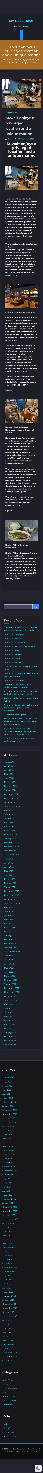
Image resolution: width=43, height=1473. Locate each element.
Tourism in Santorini (13, 658)
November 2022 (11, 944)
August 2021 (9, 1004)
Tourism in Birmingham (15, 715)
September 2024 (12, 855)
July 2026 (8, 766)
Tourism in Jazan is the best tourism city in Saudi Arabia (21, 674)
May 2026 (8, 774)
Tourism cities (8, 1396)
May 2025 (8, 822)
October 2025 (10, 802)
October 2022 (10, 948)
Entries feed (7, 1428)
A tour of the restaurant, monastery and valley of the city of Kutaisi (20, 692)
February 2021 (10, 1028)
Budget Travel (8, 1384)
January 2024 (10, 887)
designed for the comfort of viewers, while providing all (21, 739)
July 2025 (8, 814)
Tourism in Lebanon (13, 680)
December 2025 (11, 794)
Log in (5, 1424)
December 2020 (11, 1036)
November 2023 (11, 895)
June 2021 (8, 1012)
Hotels (5, 1392)
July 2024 (8, 863)
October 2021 (10, 996)
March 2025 (9, 830)
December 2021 (11, 988)
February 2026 (10, 786)
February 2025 (10, 834)
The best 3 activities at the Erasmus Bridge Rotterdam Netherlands (20, 628)
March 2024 (9, 879)
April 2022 (8, 972)
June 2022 (9, 964)
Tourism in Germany (13, 662)
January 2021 (10, 1032)
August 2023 (10, 907)
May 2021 (8, 1016)
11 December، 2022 (25, 139)
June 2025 (9, 818)
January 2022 (10, 984)
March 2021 (9, 1024)
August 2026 (10, 762)
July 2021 (8, 1008)
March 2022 (9, 976)
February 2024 (11, 883)
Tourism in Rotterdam (14, 642)
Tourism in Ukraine (13, 654)
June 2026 (9, 770)
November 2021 (11, 992)
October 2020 (10, 1045)
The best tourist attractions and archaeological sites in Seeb (18, 685)
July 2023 (8, 911)
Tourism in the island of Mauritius (19, 646)
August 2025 (10, 810)
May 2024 (8, 871)
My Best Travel (21, 20)
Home (9, 59)
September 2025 (12, 806)
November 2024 (11, 847)
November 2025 (11, 798)
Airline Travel (8, 1380)
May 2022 (8, 968)
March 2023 (9, 927)
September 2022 (12, 952)
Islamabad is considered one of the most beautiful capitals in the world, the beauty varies (21, 722)
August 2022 (10, 956)
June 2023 (9, 915)
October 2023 (10, 899)
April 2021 (8, 1020)
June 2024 (9, 867)
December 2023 (11, 891)
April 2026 (8, 778)
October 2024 (10, 851)
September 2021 (11, 1000)
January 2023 (10, 935)
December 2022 (11, 939)
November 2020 (11, 1040)
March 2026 (9, 782)
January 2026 (10, 790)
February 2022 (10, 980)
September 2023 (12, 903)
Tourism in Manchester (15, 638)
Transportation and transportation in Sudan (21, 667)
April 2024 (8, 875)
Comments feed (9, 1432)
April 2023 (8, 923)
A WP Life (9, 1451)
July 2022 (8, 960)
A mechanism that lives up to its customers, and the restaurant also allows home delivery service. (20, 731)
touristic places (9, 1400)
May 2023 (8, 919)
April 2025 (8, 826)
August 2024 (10, 859)
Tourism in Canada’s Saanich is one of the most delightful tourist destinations (21, 708)
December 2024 (11, 843)
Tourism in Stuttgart (13, 634)
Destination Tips (9, 1388)
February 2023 (10, 931)
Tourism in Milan (11, 650)
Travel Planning (12, 112)
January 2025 (10, 838)
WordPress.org (9, 1436)
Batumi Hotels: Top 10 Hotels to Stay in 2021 (21, 699)
